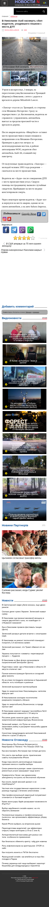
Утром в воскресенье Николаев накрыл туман (21, 251)
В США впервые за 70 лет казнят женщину (21, 245)
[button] (44, 39)
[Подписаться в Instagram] (4, 218)
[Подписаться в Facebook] (39, 213)
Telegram (28, 312)
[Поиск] (44, 11)
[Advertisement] (24, 278)
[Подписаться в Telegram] (44, 213)
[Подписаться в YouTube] (9, 218)
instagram (36, 312)
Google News (29, 213)
